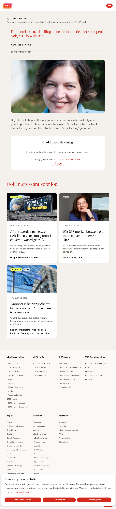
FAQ (61, 434)
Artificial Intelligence (15, 426)
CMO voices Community (18, 407)
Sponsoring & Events (15, 474)
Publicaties (89, 371)
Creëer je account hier (68, 159)
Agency (10, 422)
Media (10, 391)
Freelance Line (40, 442)
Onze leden (38, 470)
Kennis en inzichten (93, 375)
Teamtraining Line (41, 454)
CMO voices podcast (17, 403)
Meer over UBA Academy (70, 367)
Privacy (10, 462)
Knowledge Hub (19, 19)
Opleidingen (64, 363)
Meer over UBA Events (42, 363)
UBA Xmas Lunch (40, 375)
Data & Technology (15, 387)
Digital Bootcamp (67, 379)
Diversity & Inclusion (15, 442)
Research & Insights (15, 466)
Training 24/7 (65, 387)
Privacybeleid (64, 438)
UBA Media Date (40, 371)
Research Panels (15, 395)
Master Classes (66, 371)
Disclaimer (63, 442)
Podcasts (89, 379)
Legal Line (38, 446)
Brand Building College (70, 375)
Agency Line (39, 462)
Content (11, 383)
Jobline (36, 430)
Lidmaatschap (39, 426)
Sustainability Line (41, 466)
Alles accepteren (23, 500)
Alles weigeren (94, 500)
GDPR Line (38, 450)
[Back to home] (7, 6)
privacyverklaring (21, 492)
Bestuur (36, 474)
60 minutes (64, 383)
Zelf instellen (59, 500)
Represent (37, 422)
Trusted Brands (13, 458)
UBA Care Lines (39, 434)
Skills (9, 470)
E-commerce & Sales (15, 446)
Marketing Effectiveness (17, 450)
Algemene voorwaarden (69, 430)
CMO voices (12, 399)
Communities (12, 363)
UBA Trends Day (39, 367)
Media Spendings (41, 458)
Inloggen (58, 163)
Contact (62, 422)
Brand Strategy (13, 430)
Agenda (62, 426)
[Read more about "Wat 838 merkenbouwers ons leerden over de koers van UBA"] (84, 228)
